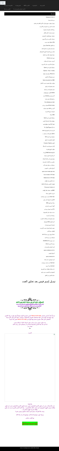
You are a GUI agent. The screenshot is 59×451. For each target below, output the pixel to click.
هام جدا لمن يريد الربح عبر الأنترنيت (47, 26)
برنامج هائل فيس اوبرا (50, 99)
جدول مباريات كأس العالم (49, 33)
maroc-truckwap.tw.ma (25, 447)
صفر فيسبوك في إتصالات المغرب (47, 218)
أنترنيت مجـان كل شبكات (49, 61)
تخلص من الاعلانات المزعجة (49, 162)
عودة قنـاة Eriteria (51, 58)
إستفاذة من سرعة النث (50, 237)
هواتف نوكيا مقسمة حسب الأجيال (47, 83)
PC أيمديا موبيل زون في (49, 209)
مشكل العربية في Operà (49, 67)
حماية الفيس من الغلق (50, 275)
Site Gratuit (36, 447)
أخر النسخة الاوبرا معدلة (49, 155)
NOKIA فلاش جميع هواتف (49, 92)
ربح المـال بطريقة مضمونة (49, 29)
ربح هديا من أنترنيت (50, 215)
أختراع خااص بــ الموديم (50, 168)
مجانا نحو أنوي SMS (50, 203)
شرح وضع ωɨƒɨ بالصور (50, 77)
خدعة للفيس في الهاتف (50, 181)
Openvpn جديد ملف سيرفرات (48, 262)
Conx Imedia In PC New (49, 174)
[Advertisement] (30, 286)
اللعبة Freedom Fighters (49, 143)
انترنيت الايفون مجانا (50, 193)
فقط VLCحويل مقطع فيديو (49, 124)
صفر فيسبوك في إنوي (50, 86)
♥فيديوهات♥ (18, 5)
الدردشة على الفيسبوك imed (48, 130)
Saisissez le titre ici (50, 17)
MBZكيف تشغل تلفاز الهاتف (49, 190)
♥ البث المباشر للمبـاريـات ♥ (19, 9)
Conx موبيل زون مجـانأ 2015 (48, 234)
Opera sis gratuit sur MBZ (49, 80)
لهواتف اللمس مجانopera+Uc (48, 184)
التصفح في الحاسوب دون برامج (48, 272)
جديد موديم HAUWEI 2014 (49, 240)
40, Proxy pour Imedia (49, 187)
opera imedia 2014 (50, 256)
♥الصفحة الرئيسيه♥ (8, 5)
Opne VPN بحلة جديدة (50, 42)
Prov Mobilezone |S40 (50, 102)
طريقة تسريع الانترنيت (50, 111)
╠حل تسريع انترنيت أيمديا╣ (49, 146)
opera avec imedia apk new (48, 171)
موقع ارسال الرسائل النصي (49, 121)
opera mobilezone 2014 (49, 250)
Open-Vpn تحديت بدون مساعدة (48, 196)
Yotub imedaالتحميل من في (48, 105)
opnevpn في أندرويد (50, 266)
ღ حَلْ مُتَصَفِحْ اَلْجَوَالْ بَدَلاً (49, 127)
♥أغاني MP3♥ (26, 5)
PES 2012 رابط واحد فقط (49, 73)
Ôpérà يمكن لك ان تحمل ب (49, 133)
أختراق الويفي (52, 253)
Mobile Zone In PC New (49, 177)
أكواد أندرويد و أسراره (50, 206)
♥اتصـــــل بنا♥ (7, 9)
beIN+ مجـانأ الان (51, 231)
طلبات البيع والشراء (50, 149)
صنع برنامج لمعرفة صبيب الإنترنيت (47, 228)
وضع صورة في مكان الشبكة (49, 158)
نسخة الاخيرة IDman (50, 244)
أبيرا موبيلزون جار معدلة (49, 259)
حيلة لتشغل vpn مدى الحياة (49, 55)
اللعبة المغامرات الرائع (50, 140)
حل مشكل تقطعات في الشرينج (48, 269)
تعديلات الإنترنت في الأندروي (48, 39)
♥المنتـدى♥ (42, 5)
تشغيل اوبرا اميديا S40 (50, 136)
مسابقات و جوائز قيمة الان (49, 165)
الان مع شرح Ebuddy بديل (49, 95)
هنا (30, 328)
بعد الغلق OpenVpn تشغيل (49, 45)
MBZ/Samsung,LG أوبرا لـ (49, 152)
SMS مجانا (52, 114)
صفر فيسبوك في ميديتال (49, 89)
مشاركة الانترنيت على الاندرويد (48, 64)
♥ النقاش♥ (35, 5)
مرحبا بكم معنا (51, 20)
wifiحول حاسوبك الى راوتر (49, 199)
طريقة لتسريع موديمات (50, 225)
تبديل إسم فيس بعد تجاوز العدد (48, 48)
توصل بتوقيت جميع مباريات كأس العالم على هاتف (44, 23)
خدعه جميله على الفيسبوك (49, 212)
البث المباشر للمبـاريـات (50, 247)
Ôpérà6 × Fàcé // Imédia (49, 70)
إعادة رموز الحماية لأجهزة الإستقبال (47, 51)
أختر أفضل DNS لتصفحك (49, 221)
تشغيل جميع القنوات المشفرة (48, 36)
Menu (52, 14)
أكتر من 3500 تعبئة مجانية (49, 108)
